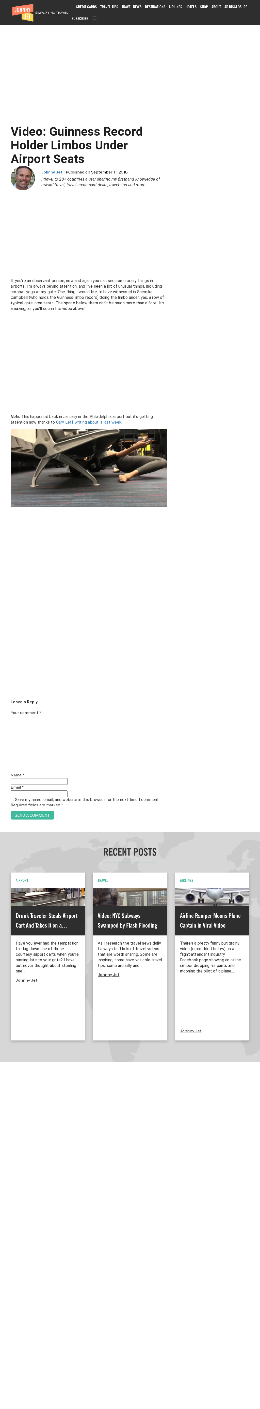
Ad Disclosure (235, 6)
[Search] (95, 18)
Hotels (191, 6)
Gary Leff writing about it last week (88, 422)
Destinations (155, 6)
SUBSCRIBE (80, 18)
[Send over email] (5, 721)
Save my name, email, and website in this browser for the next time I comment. (87, 799)
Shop (204, 6)
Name (17, 775)
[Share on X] (5, 699)
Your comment (26, 713)
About (216, 6)
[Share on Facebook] (5, 687)
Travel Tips (109, 6)
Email (17, 788)
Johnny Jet (51, 172)
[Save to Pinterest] (5, 710)
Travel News (131, 6)
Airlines (175, 6)
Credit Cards (86, 6)
